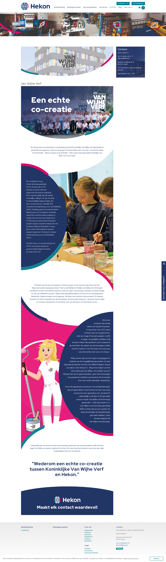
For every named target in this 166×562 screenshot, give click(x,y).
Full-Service (103, 7)
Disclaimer (87, 548)
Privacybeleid (88, 550)
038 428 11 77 (123, 3)
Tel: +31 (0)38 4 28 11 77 (125, 56)
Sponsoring (87, 534)
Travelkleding (25, 530)
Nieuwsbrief (88, 541)
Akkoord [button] (156, 558)
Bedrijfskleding (59, 7)
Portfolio (113, 7)
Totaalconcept (88, 530)
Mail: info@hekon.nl (124, 58)
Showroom (87, 532)
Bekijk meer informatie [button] (131, 558)
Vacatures (87, 538)
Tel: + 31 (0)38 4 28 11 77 (123, 543)
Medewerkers (88, 536)
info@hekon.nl (139, 3)
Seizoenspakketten (90, 7)
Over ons (127, 7)
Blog (120, 7)
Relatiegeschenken (74, 7)
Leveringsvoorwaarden (91, 552)
